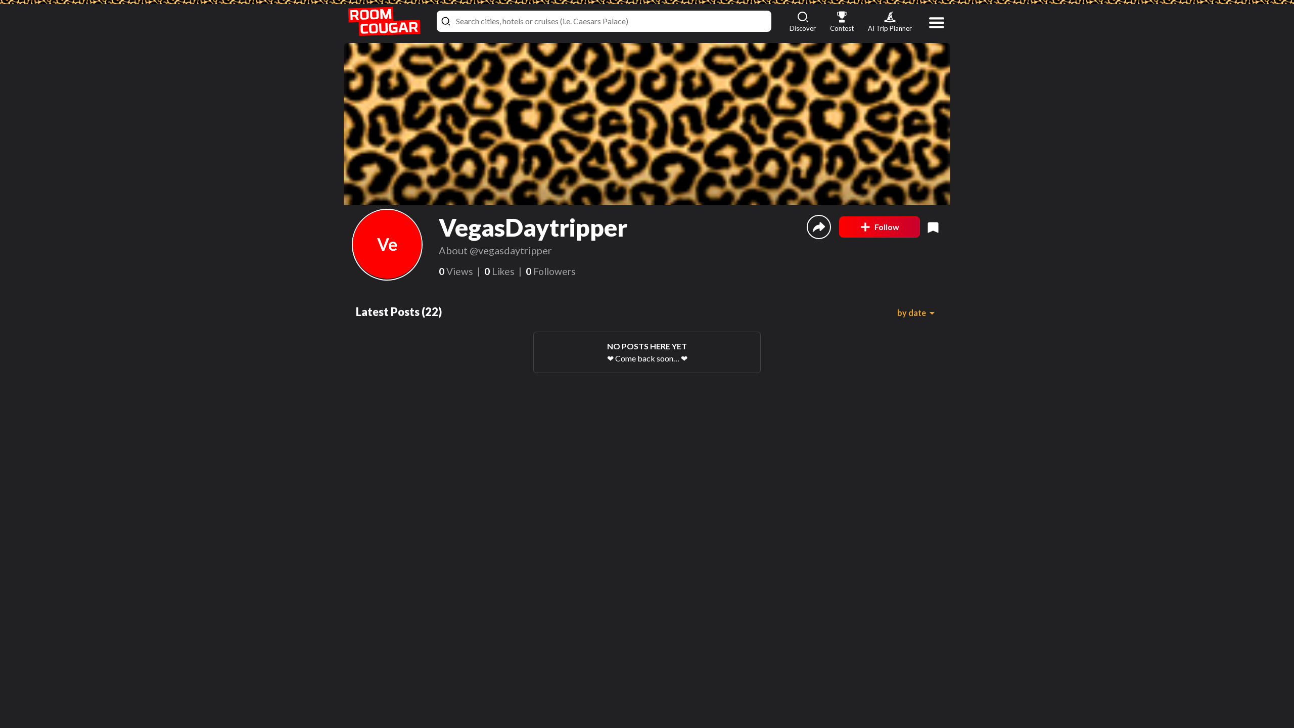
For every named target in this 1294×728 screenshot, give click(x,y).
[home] (384, 21)
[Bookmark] (933, 227)
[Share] (819, 227)
